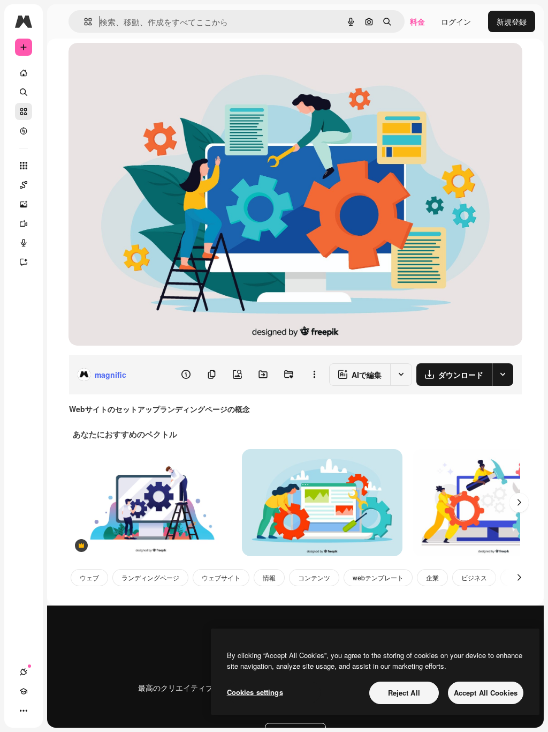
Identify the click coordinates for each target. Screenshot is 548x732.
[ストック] (23, 111)
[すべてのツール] (23, 165)
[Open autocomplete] (83, 22)
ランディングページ (150, 577)
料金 (417, 21)
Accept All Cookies (485, 693)
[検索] (23, 92)
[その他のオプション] (314, 374)
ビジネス (474, 577)
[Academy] (23, 691)
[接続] (23, 672)
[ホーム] (23, 72)
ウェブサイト (221, 577)
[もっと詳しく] (23, 130)
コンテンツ (314, 577)
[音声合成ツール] (23, 242)
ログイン (456, 21)
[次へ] (519, 502)
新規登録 (512, 21)
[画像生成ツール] (23, 204)
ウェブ (89, 577)
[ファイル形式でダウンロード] (502, 374)
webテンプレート (378, 577)
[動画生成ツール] (23, 223)
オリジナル (142, 63)
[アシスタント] (23, 262)
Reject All (404, 693)
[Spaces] (23, 184)
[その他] (23, 710)
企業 (432, 577)
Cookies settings (255, 692)
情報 (269, 577)
